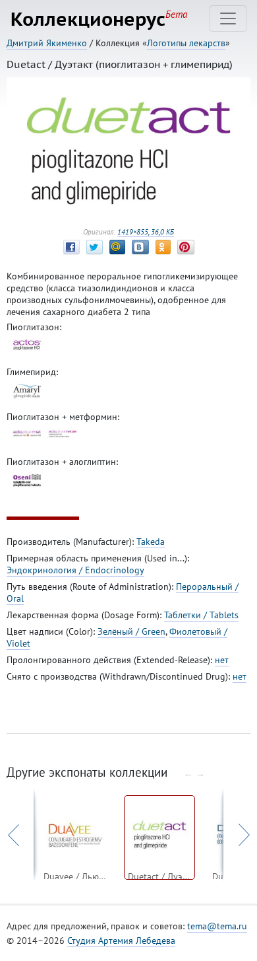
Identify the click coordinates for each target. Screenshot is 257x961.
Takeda (150, 542)
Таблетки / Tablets (201, 615)
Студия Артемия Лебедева (121, 940)
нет (222, 660)
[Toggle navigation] (228, 18)
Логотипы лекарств (186, 43)
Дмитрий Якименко (47, 43)
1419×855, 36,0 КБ (145, 231)
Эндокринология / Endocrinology (75, 570)
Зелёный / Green (131, 631)
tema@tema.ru (217, 926)
